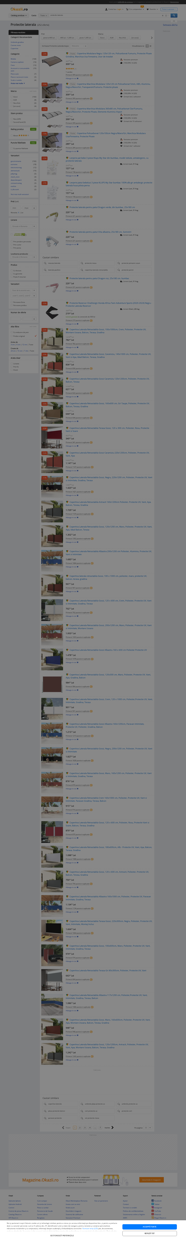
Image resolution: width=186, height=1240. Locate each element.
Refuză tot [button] (150, 1233)
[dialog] (93, 1230)
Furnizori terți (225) (90, 1228)
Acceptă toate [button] (149, 1227)
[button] (62, 1234)
